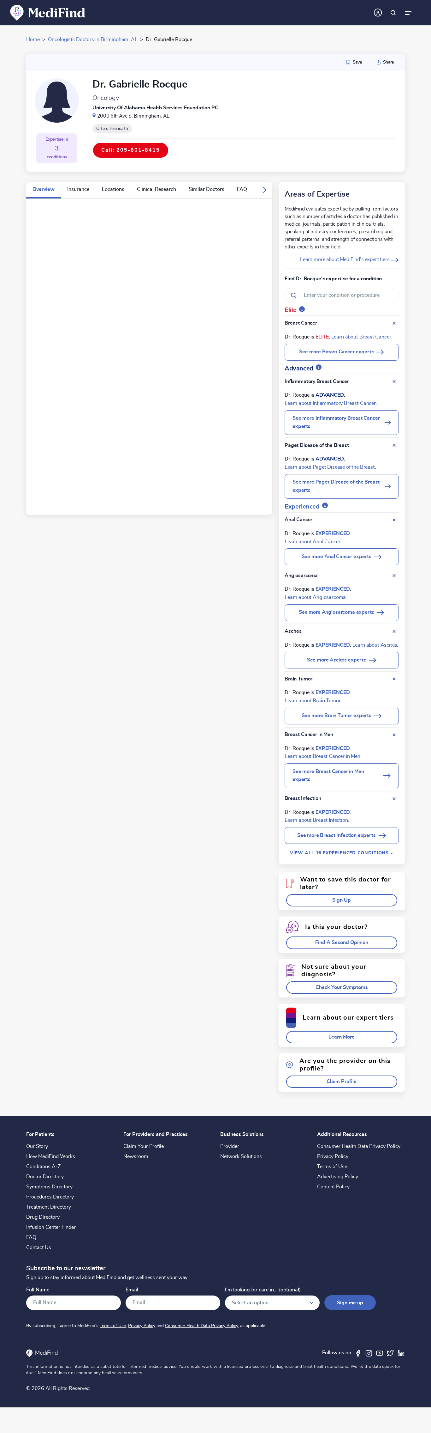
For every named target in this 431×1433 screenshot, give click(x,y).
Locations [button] (113, 189)
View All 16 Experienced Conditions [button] (340, 853)
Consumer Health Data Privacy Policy (358, 1146)
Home (33, 39)
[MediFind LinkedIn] (401, 1352)
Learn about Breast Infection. (317, 820)
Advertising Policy (337, 1176)
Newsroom (135, 1156)
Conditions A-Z (43, 1166)
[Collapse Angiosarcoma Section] (394, 575)
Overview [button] (43, 189)
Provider (229, 1146)
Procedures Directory (50, 1196)
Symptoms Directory (49, 1186)
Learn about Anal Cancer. (313, 541)
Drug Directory (43, 1217)
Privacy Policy (332, 1156)
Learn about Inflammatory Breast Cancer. (331, 403)
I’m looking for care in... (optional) (263, 1290)
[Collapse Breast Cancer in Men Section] (394, 735)
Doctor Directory (45, 1176)
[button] (264, 190)
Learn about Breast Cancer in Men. (323, 756)
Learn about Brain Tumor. (313, 700)
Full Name (37, 1290)
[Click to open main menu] (408, 12)
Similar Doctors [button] (206, 189)
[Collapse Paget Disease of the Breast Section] (394, 445)
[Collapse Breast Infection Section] (394, 798)
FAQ (31, 1237)
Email (132, 1290)
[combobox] (342, 295)
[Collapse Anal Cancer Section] (394, 520)
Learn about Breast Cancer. (362, 336)
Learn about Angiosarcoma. (316, 597)
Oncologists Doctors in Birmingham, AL (93, 39)
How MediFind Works (50, 1156)
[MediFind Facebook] (358, 1352)
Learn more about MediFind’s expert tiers (345, 259)
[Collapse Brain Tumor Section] (394, 679)
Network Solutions (241, 1156)
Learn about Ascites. (375, 645)
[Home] (48, 12)
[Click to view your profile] (378, 12)
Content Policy (333, 1186)
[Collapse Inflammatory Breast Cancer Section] (394, 381)
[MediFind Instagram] (369, 1352)
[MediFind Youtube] (379, 1352)
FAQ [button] (242, 189)
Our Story (37, 1146)
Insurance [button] (78, 189)
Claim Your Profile (143, 1146)
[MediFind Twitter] (390, 1352)
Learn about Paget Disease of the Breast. (330, 467)
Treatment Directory (48, 1207)
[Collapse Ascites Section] (394, 631)
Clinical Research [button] (156, 189)
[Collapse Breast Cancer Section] (394, 323)
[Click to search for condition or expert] (393, 12)
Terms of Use (332, 1166)
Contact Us (38, 1247)
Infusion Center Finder (51, 1227)
